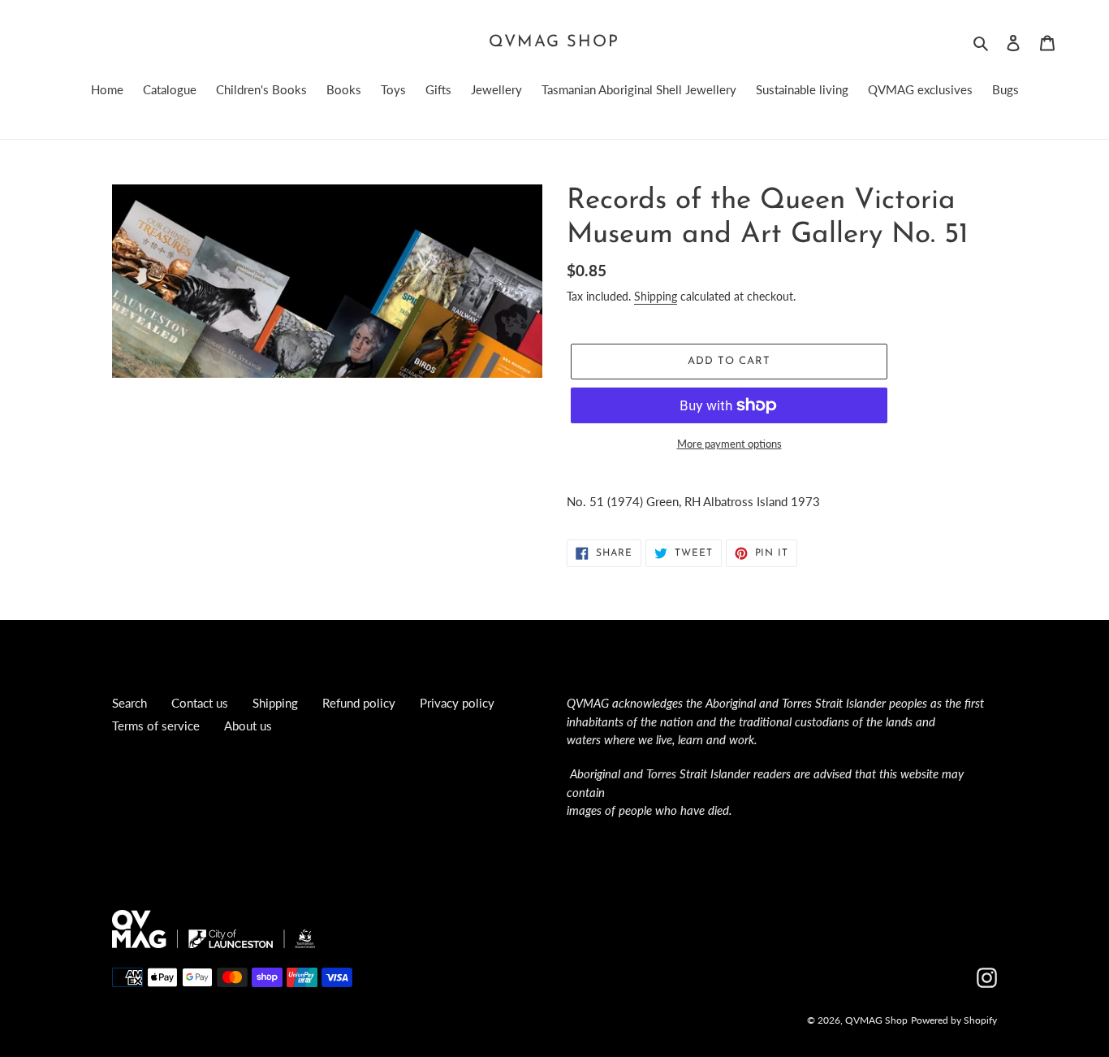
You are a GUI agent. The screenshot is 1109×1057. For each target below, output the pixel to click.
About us (248, 725)
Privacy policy (457, 702)
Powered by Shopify (954, 1020)
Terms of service (156, 725)
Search (129, 702)
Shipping (655, 296)
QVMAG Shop (554, 42)
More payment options (729, 443)
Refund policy (358, 702)
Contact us (199, 702)
